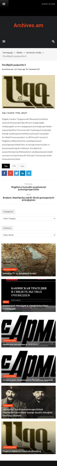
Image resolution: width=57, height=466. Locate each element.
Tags (6, 166)
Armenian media (33, 52)
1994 (14, 166)
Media (19, 52)
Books (6, 302)
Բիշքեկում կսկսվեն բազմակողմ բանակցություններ (28, 188)
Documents (8, 405)
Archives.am (28, 25)
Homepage (8, 52)
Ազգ (22, 166)
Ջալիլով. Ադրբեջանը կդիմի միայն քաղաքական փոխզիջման (28, 198)
